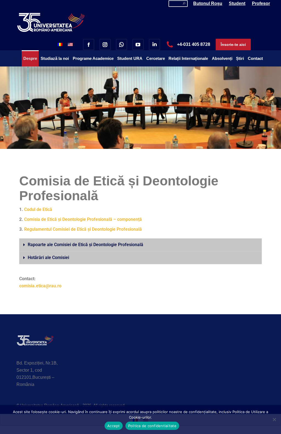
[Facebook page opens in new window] (88, 44)
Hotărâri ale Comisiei (48, 257)
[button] (140, 244)
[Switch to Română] (60, 44)
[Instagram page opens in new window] (105, 44)
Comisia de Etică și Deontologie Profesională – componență (83, 219)
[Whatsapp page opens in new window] (121, 44)
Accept (113, 426)
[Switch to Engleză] (70, 44)
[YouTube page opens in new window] (138, 44)
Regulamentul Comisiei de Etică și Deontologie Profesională (83, 229)
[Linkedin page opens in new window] (154, 44)
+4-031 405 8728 (193, 44)
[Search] (184, 3)
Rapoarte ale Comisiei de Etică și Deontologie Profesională (85, 244)
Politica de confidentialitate (152, 426)
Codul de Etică (38, 209)
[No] (274, 419)
